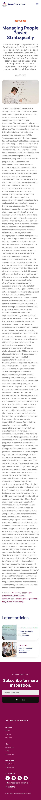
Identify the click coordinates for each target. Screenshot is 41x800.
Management (29, 599)
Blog (7, 751)
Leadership (25, 593)
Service (8, 734)
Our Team (8, 737)
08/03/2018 (14, 596)
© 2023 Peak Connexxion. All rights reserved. (18, 793)
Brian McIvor (9, 767)
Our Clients (9, 747)
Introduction (9, 764)
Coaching (16, 593)
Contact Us (9, 754)
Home (7, 731)
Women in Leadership (15, 602)
